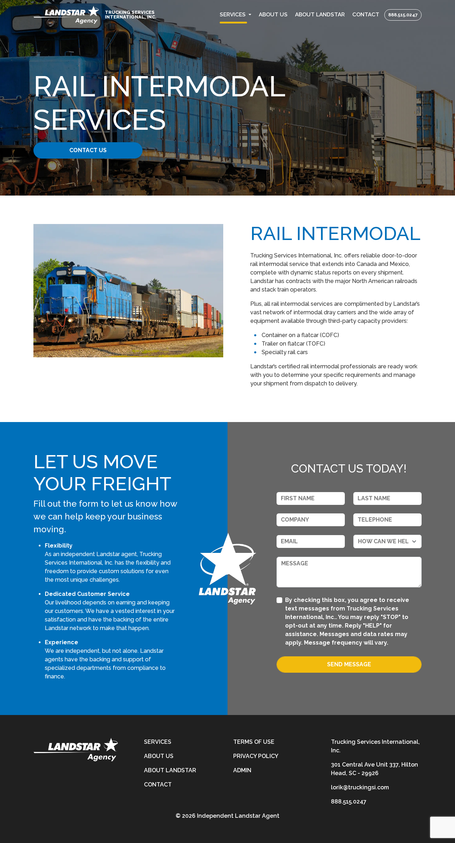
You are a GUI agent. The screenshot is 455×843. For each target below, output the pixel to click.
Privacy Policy (255, 756)
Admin (242, 770)
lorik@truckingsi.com (360, 787)
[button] (236, 15)
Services (157, 741)
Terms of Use (253, 741)
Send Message (349, 664)
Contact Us (88, 150)
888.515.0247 (403, 14)
